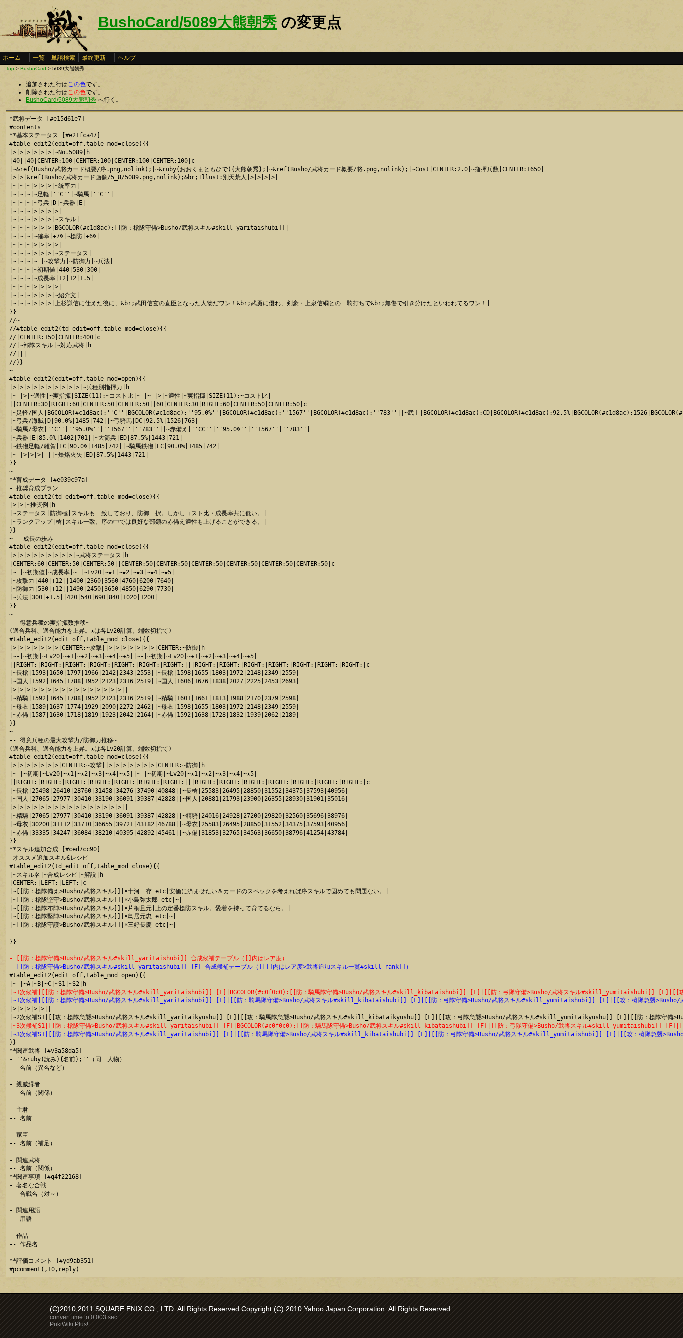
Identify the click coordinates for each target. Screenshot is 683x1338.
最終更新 (94, 57)
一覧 (39, 57)
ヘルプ (127, 57)
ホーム (12, 57)
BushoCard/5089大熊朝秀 (188, 22)
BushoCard (33, 68)
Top (10, 68)
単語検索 (64, 57)
